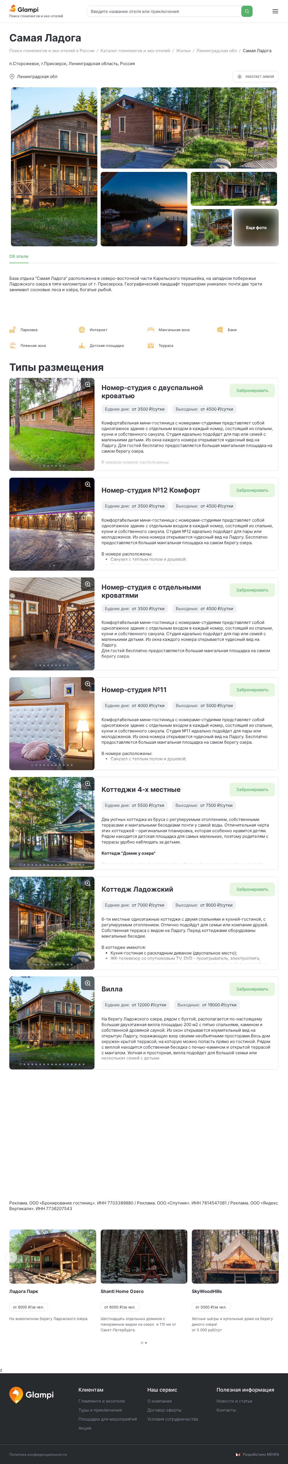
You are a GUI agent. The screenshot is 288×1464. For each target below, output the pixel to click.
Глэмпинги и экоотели (101, 1401)
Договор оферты (164, 1410)
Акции (84, 1428)
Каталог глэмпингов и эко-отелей (135, 50)
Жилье (183, 50)
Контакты (226, 1410)
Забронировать (252, 390)
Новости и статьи (234, 1401)
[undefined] (11, 1257)
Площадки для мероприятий (107, 1419)
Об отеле (18, 256)
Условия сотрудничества (172, 1419)
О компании (159, 1401)
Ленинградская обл (216, 50)
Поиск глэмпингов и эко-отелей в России (51, 50)
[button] (40, 466)
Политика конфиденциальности (38, 1454)
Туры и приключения (100, 1410)
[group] (51, 424)
